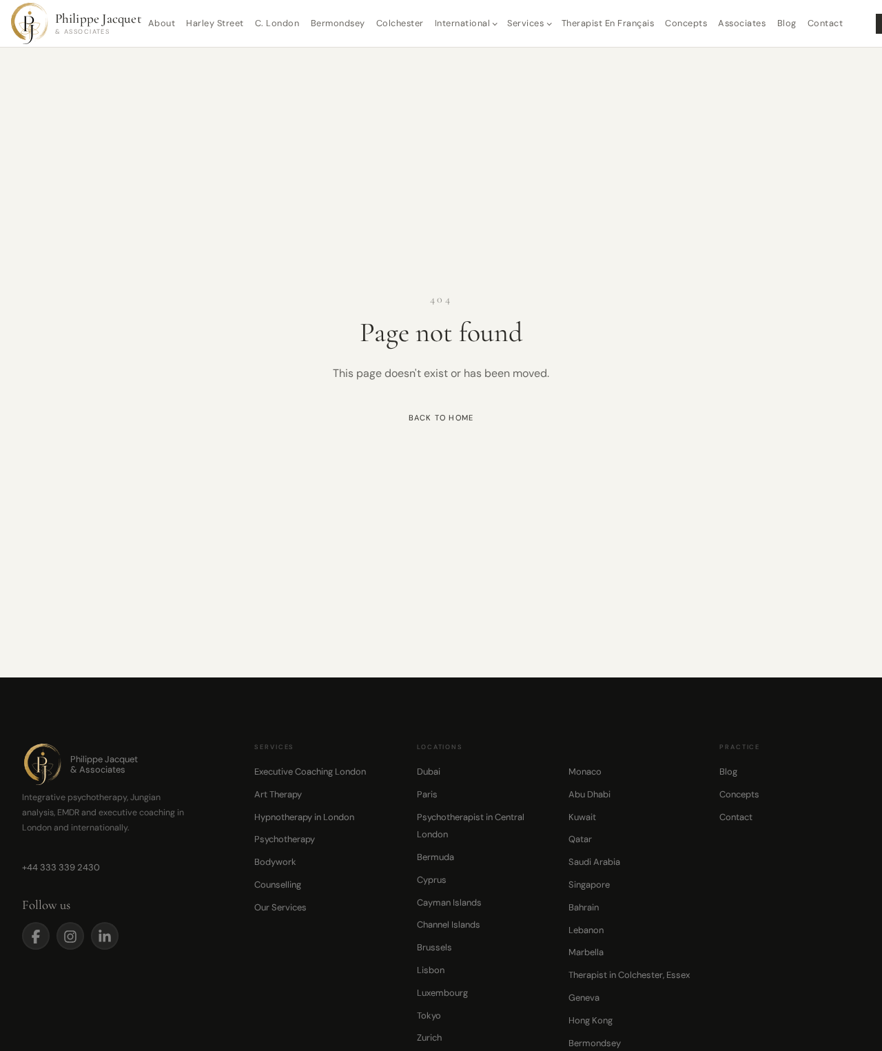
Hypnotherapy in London (304, 817)
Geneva (583, 997)
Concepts (686, 23)
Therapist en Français (608, 23)
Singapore (589, 884)
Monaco (585, 771)
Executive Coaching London (310, 771)
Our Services (280, 907)
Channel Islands (448, 924)
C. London (277, 23)
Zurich (429, 1037)
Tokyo (429, 1015)
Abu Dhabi (589, 794)
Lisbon (430, 970)
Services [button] (525, 23)
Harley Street (215, 23)
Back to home (441, 417)
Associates (742, 23)
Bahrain (583, 907)
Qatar (580, 839)
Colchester (400, 23)
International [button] (463, 23)
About (162, 23)
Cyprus (432, 880)
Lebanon (586, 930)
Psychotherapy (284, 839)
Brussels (434, 947)
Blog (787, 23)
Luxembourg (442, 993)
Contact (825, 23)
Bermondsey (338, 23)
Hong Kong (590, 1020)
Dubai (428, 771)
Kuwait (582, 817)
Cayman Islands (449, 902)
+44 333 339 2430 (61, 867)
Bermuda (435, 857)
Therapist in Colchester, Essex (629, 975)
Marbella (586, 952)
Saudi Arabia (594, 862)
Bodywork (275, 862)
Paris (427, 794)
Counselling (277, 884)
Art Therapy (278, 794)
